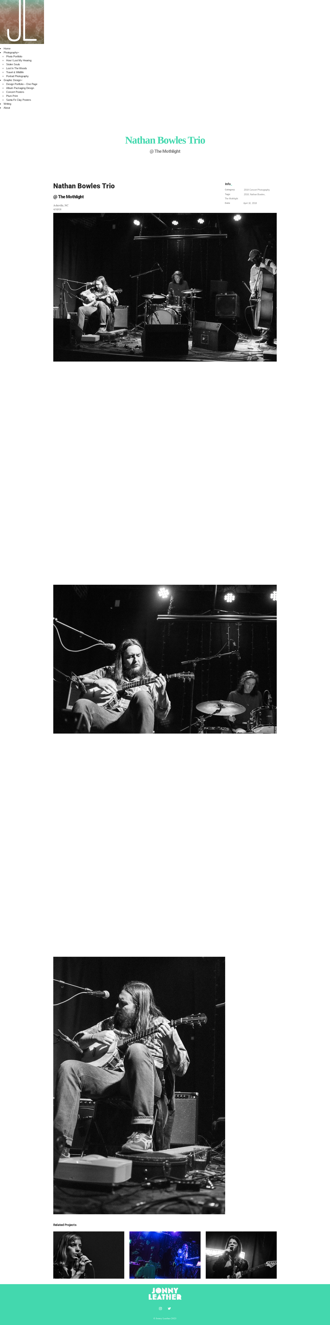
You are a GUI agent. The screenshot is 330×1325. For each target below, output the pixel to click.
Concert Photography (259, 190)
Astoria (165, 1251)
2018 (246, 190)
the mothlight (231, 198)
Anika (89, 1251)
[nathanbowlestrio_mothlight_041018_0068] (165, 659)
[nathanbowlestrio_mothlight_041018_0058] (165, 287)
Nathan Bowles (257, 194)
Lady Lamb (241, 1251)
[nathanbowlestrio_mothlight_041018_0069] (165, 1085)
